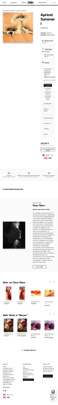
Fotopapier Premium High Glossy (47, 93)
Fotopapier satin (48, 85)
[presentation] (49, 281)
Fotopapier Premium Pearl (48, 97)
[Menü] (55, 390)
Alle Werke (39, 266)
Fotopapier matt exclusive (48, 89)
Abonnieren (48, 376)
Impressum (25, 376)
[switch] (53, 399)
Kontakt (25, 377)
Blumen (13, 10)
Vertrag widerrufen (28, 379)
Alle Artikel (6, 10)
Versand (25, 371)
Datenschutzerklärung (28, 374)
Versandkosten (51, 145)
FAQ (24, 366)
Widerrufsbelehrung (27, 373)
